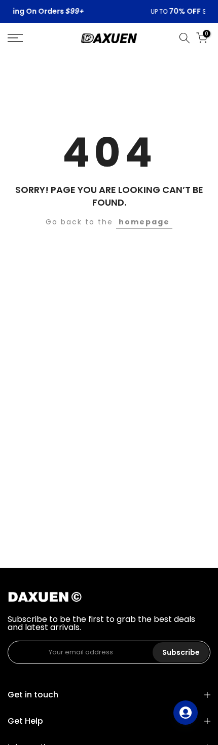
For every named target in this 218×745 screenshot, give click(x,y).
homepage (144, 222)
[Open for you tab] (185, 712)
